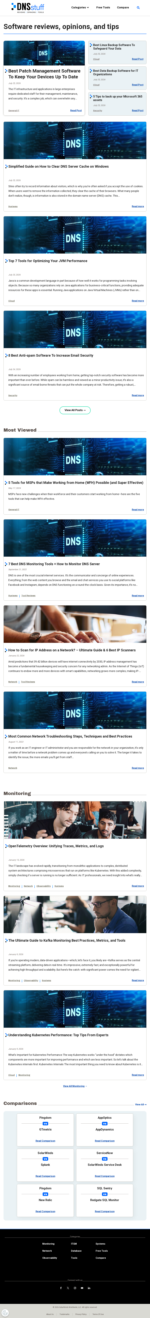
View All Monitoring (74, 1086)
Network (12, 682)
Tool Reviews (28, 596)
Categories (78, 7)
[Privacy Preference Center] (5, 1313)
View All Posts (74, 410)
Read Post (76, 110)
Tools (74, 1258)
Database (76, 1250)
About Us (50, 1314)
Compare (123, 7)
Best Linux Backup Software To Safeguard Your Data (114, 46)
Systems (13, 206)
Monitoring (14, 886)
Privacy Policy (81, 1314)
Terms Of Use (98, 1314)
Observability (43, 886)
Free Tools (103, 7)
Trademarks (64, 1314)
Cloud (96, 59)
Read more (138, 206)
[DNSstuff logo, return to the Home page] (28, 14)
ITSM (74, 1243)
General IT (13, 111)
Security (97, 111)
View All (139, 1104)
